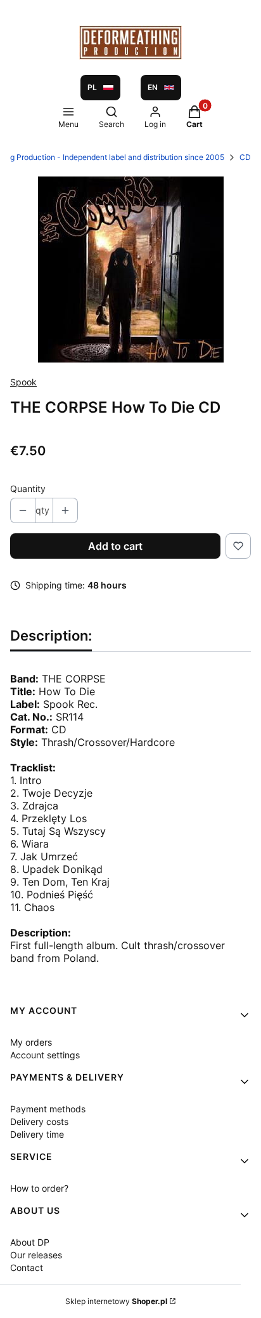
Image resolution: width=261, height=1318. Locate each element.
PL (92, 87)
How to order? (39, 1188)
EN (153, 87)
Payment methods (48, 1108)
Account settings (45, 1054)
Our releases (36, 1254)
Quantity (28, 488)
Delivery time (37, 1134)
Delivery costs (39, 1121)
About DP (29, 1242)
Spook (23, 381)
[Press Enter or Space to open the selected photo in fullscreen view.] (131, 269)
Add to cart (115, 546)
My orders (31, 1042)
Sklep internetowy (116, 1301)
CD (245, 157)
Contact (26, 1267)
